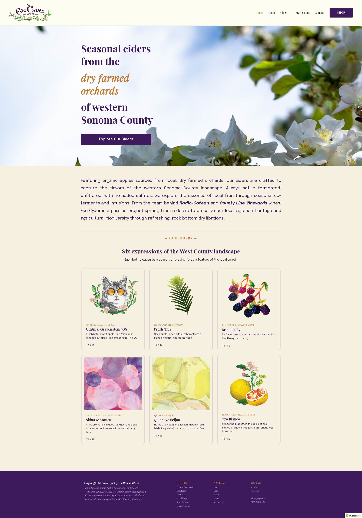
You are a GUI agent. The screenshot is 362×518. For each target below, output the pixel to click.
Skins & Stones (98, 420)
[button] (341, 13)
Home (259, 13)
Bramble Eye (232, 329)
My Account (303, 13)
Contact (319, 13)
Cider (283, 13)
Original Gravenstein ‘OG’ (107, 329)
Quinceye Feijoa (167, 420)
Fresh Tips (162, 329)
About (271, 13)
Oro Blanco (231, 419)
